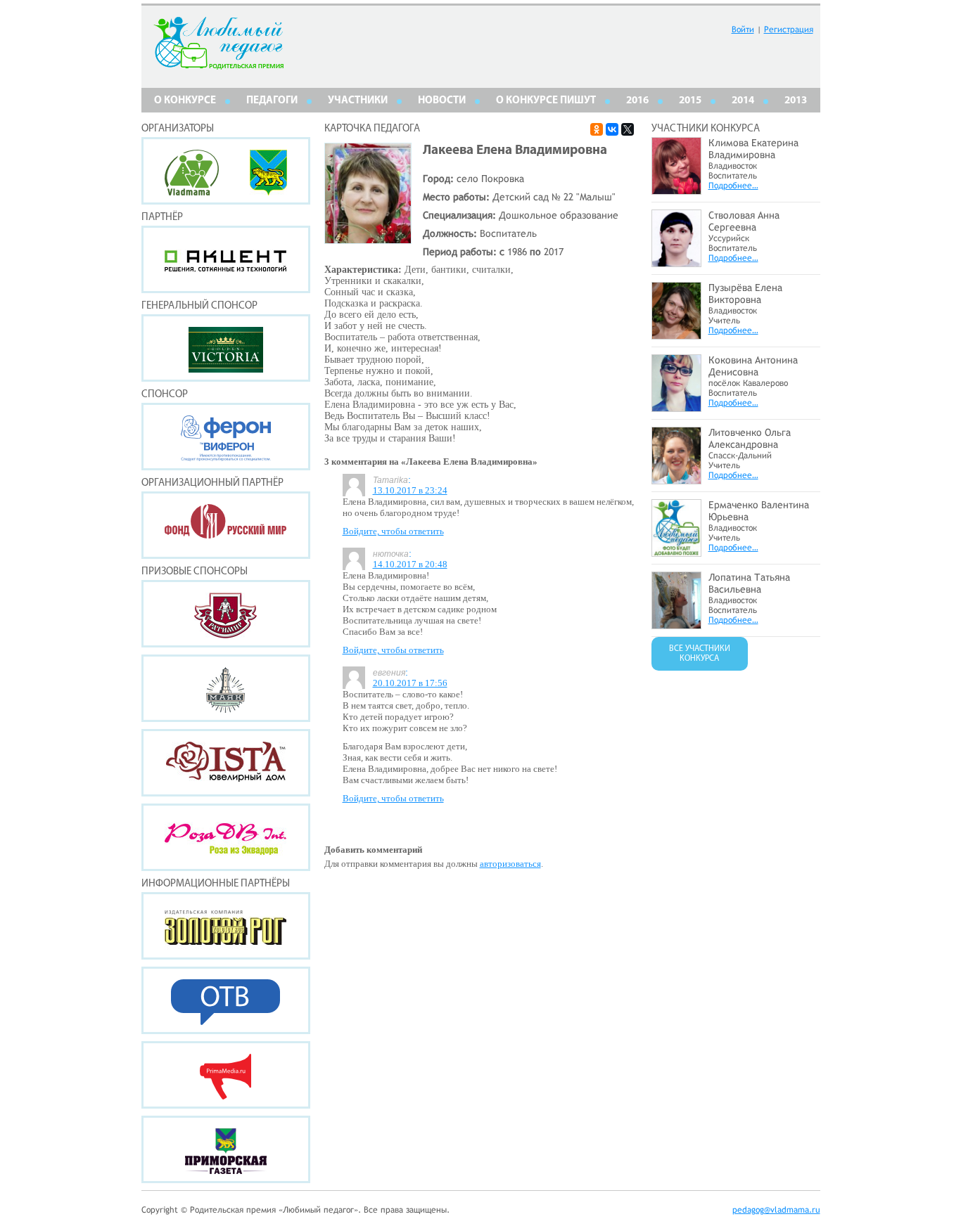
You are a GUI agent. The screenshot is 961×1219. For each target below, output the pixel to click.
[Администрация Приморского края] (268, 192)
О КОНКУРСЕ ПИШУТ (546, 101)
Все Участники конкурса (699, 654)
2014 (743, 101)
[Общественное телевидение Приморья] (225, 1000)
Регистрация (788, 29)
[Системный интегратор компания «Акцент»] (225, 259)
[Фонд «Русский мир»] (225, 525)
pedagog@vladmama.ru (776, 1210)
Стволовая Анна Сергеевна (743, 221)
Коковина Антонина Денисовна (753, 366)
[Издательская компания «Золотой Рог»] (225, 926)
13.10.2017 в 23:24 (410, 490)
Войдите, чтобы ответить (393, 531)
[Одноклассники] (596, 129)
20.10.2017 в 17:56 (410, 683)
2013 (795, 101)
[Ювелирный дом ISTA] (225, 762)
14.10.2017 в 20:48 (410, 564)
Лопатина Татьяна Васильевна (749, 583)
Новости (442, 101)
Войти (743, 29)
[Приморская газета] (225, 1149)
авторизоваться (510, 863)
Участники (358, 101)
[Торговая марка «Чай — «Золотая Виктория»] (225, 348)
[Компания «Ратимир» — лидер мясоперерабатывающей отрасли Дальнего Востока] (225, 613)
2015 (690, 101)
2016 (637, 101)
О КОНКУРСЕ (185, 101)
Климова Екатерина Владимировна (753, 148)
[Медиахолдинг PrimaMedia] (225, 1075)
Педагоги (272, 101)
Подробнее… (733, 186)
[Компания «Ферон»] (225, 436)
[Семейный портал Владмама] (192, 192)
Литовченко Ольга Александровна (749, 438)
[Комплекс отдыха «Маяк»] (225, 688)
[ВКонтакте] (612, 129)
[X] (627, 129)
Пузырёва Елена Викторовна (745, 293)
